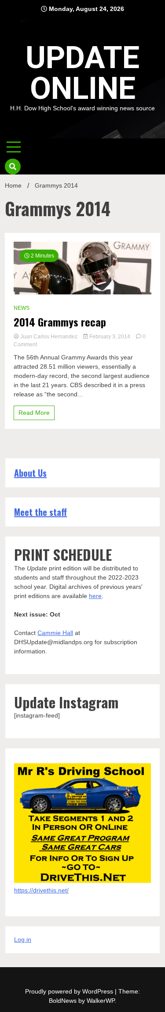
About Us (30, 472)
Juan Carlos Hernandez (49, 337)
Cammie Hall (55, 632)
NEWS (21, 308)
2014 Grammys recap (60, 322)
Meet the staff (40, 512)
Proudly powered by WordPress (70, 991)
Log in (22, 939)
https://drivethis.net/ (41, 890)
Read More (34, 412)
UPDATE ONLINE (82, 73)
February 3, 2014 (110, 337)
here (95, 595)
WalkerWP (100, 1000)
